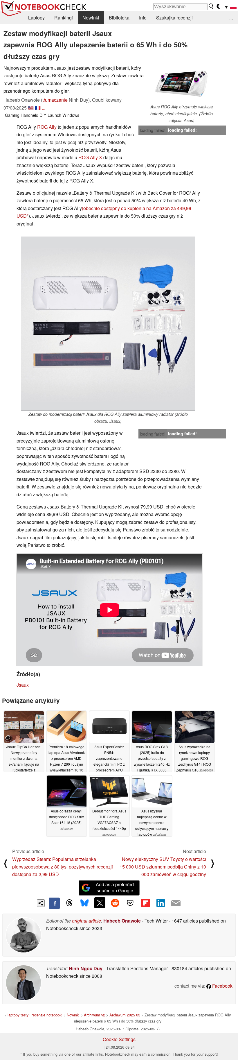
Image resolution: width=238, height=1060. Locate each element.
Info (143, 17)
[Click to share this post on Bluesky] (84, 903)
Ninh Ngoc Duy (85, 968)
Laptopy (36, 17)
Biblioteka (119, 17)
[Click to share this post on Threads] (69, 903)
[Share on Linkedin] (160, 902)
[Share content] (41, 903)
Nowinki (90, 17)
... (231, 17)
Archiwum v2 (94, 1015)
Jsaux (23, 684)
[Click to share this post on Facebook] (54, 903)
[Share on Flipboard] (145, 902)
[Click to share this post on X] (99, 902)
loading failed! (152, 130)
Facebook (221, 985)
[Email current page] (175, 903)
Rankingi (63, 17)
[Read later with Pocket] (130, 902)
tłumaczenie (55, 99)
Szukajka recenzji (174, 17)
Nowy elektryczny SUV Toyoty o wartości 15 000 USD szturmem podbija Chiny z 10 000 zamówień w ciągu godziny (163, 867)
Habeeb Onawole (122, 920)
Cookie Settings (119, 1039)
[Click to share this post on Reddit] (114, 902)
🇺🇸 (31, 107)
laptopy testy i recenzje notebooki (35, 1015)
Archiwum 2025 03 (124, 1015)
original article (86, 920)
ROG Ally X (90, 157)
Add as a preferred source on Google (115, 887)
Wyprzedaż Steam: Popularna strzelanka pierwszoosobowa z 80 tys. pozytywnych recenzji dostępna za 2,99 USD (62, 867)
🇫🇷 (38, 107)
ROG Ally (47, 126)
